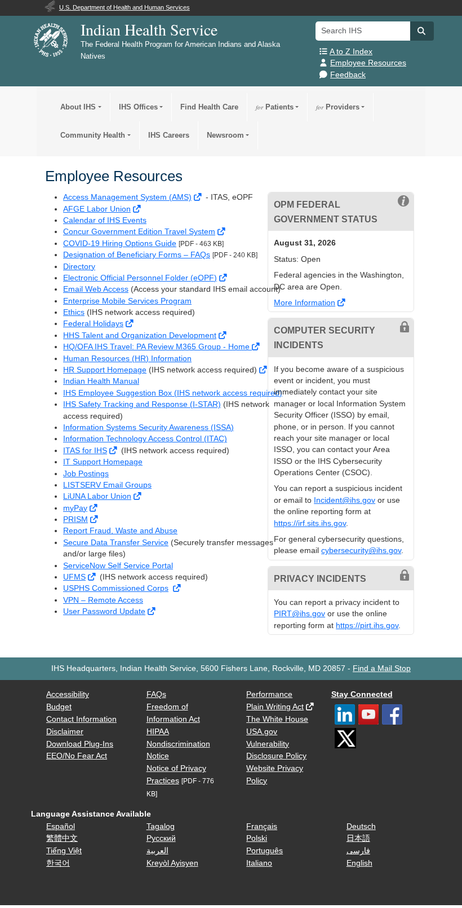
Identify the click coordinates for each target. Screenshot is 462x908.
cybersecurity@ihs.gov (361, 550)
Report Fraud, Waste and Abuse (120, 531)
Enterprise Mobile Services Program (127, 301)
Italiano (259, 863)
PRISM (75, 519)
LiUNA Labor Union (97, 496)
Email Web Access (95, 289)
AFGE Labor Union (97, 209)
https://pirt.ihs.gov (367, 625)
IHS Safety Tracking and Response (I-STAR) (142, 404)
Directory (79, 266)
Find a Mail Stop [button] (382, 668)
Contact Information (81, 719)
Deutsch (361, 826)
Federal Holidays (93, 323)
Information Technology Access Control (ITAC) (145, 439)
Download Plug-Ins (79, 744)
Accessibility (67, 694)
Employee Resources (368, 63)
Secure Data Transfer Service (115, 542)
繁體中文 (62, 838)
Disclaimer (64, 731)
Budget (59, 707)
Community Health (92, 135)
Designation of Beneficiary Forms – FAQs (136, 255)
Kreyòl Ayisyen (172, 863)
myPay (75, 508)
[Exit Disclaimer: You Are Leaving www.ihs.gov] (198, 197)
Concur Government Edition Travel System (139, 231)
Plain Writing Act (275, 707)
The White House (277, 719)
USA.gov (261, 731)
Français (261, 826)
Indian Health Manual (101, 381)
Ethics (74, 312)
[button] (422, 31)
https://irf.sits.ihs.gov (310, 523)
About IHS (78, 107)
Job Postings (86, 474)
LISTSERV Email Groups (107, 485)
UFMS (74, 577)
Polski (256, 838)
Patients (275, 107)
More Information (304, 303)
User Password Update (104, 611)
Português (264, 850)
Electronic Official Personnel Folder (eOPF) (140, 278)
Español (60, 826)
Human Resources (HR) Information (127, 358)
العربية (157, 850)
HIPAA (157, 731)
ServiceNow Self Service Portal (118, 566)
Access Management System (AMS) (127, 197)
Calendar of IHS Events (104, 220)
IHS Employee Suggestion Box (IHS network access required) (172, 393)
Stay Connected (362, 694)
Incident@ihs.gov (344, 500)
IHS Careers (168, 135)
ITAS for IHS (85, 450)
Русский (161, 838)
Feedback (348, 75)
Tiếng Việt (64, 850)
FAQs (156, 694)
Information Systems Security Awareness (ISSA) (148, 427)
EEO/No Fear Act (76, 756)
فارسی (358, 850)
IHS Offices (138, 107)
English (359, 863)
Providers (337, 107)
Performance (269, 694)
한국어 (58, 863)
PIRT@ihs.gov (299, 613)
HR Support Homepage (104, 370)
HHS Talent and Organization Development (139, 335)
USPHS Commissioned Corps (115, 588)
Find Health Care (209, 107)
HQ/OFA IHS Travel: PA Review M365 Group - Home (157, 347)
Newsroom (225, 135)
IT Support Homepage (103, 462)
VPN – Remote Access (103, 600)
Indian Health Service (149, 29)
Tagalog (160, 826)
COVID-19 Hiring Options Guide (119, 243)
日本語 (358, 838)
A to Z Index (351, 51)
